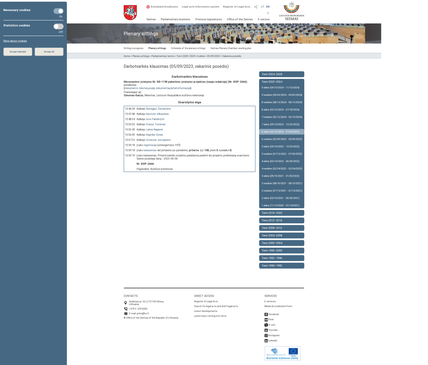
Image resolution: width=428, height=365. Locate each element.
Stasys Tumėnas (156, 124)
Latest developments (205, 311)
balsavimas (150, 150)
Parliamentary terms (163, 56)
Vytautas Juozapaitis (158, 139)
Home (127, 56)
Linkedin (273, 340)
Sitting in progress (133, 48)
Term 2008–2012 (272, 228)
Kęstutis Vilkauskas (157, 114)
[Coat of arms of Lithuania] (130, 12)
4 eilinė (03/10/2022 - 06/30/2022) (280, 161)
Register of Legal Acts (236, 6)
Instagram (274, 335)
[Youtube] (266, 330)
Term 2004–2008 (272, 235)
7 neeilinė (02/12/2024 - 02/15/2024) (282, 117)
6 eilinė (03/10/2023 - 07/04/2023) (280, 131)
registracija (150, 145)
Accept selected (18, 51)
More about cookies (15, 41)
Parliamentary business (175, 19)
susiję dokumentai (159, 88)
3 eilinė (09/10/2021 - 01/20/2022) (280, 175)
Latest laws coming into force (210, 316)
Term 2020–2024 (185, 56)
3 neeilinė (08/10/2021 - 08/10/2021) (282, 183)
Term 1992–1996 (272, 258)
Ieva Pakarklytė (155, 119)
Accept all (49, 51)
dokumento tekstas (136, 88)
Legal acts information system (200, 6)
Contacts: (131, 296)
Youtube (273, 330)
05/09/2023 (213, 56)
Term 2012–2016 (272, 220)
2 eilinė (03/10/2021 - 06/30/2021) (280, 198)
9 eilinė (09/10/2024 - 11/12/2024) (280, 87)
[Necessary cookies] (59, 11)
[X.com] (266, 324)
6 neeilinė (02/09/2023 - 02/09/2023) (282, 139)
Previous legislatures (208, 19)
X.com (272, 324)
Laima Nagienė (154, 129)
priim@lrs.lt (143, 313)
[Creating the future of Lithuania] (282, 360)
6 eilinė (201, 56)
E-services (270, 301)
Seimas (151, 19)
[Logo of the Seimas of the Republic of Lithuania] (291, 11)
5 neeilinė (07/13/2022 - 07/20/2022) (282, 153)
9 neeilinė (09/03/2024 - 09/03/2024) (282, 94)
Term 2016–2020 (272, 212)
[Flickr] (266, 319)
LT (262, 6)
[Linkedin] (266, 340)
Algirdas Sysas (154, 134)
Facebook (274, 314)
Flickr (271, 319)
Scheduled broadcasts (164, 6)
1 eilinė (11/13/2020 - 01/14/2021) (280, 205)
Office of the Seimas (240, 19)
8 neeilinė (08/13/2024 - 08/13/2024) (282, 102)
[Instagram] (266, 335)
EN (268, 6)
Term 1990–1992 (272, 265)
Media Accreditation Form (278, 306)
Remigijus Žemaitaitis (158, 108)
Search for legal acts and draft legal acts (216, 306)
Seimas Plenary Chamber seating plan (230, 48)
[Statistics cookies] (59, 26)
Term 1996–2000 (272, 250)
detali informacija (180, 88)
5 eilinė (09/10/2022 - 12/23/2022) (280, 146)
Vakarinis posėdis (231, 56)
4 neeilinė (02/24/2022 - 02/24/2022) (282, 168)
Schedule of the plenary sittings (188, 48)
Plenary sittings (157, 48)
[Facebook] (266, 314)
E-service (264, 19)
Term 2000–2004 (272, 243)
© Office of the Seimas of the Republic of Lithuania (151, 317)
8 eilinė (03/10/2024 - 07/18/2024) (280, 109)
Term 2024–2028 (272, 74)
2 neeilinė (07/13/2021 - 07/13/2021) (282, 190)
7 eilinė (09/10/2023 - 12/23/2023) (280, 124)
